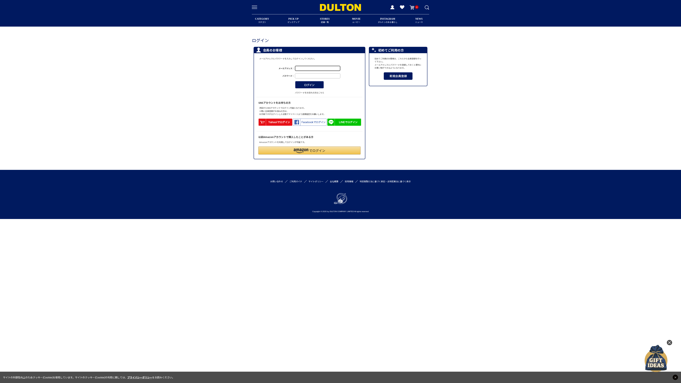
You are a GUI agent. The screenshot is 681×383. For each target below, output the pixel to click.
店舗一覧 (325, 20)
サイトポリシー (316, 181)
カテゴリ (262, 20)
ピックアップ (293, 20)
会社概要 (334, 181)
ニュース (419, 20)
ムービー (356, 20)
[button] (309, 150)
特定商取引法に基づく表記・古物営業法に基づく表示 (385, 181)
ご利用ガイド (295, 181)
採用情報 (349, 181)
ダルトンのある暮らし (387, 20)
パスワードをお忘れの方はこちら (309, 92)
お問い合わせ (276, 181)
